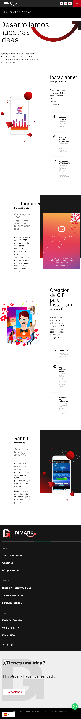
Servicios (35, 711)
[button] (75, 706)
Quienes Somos (24, 711)
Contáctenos (45, 711)
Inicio (15, 711)
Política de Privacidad (60, 711)
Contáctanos (14, 691)
